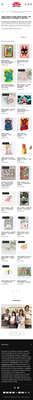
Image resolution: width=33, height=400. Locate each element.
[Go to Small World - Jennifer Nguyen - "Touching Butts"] (8, 223)
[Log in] (28, 4)
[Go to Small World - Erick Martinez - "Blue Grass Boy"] (8, 148)
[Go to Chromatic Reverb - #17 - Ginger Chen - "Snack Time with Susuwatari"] (8, 173)
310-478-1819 (13, 362)
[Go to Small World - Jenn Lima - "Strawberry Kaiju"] (8, 198)
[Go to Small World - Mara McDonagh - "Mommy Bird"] (8, 247)
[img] (4, 393)
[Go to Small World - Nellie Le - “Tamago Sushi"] (8, 271)
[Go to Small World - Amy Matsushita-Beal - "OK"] (24, 51)
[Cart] (31, 4)
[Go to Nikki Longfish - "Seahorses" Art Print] (24, 271)
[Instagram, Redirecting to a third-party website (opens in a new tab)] (15, 388)
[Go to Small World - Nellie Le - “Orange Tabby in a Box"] (24, 247)
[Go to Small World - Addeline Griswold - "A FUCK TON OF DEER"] (8, 51)
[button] (2, 4)
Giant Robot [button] (4, 344)
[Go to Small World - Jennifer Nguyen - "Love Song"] (24, 198)
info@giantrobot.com (7, 364)
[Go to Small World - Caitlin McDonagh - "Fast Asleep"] (8, 100)
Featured (23, 37)
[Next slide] (28, 316)
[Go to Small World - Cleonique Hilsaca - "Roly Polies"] (24, 100)
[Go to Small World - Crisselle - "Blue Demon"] (8, 124)
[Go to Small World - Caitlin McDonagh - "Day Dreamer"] (24, 75)
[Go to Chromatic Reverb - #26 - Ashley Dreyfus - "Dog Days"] (8, 75)
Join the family (17, 333)
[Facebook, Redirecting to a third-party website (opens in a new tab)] (18, 388)
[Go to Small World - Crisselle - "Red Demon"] (24, 124)
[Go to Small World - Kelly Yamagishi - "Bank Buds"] (24, 223)
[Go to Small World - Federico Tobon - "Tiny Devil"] (24, 148)
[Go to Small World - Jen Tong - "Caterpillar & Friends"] (24, 173)
